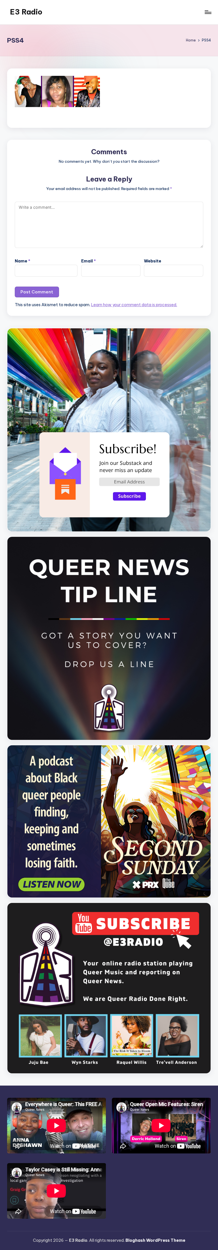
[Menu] (208, 12)
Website (152, 261)
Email (88, 261)
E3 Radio (26, 11)
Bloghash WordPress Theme (155, 1240)
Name (22, 261)
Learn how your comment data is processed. (134, 304)
